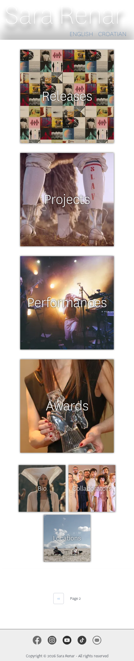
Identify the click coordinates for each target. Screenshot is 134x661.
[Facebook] (37, 640)
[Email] (97, 640)
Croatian (112, 34)
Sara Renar (64, 15)
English (81, 34)
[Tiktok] (82, 640)
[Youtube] (67, 640)
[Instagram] (52, 640)
